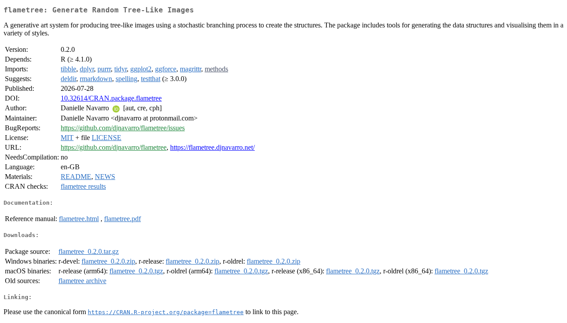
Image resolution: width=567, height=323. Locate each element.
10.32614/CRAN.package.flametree (111, 98)
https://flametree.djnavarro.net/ (212, 147)
